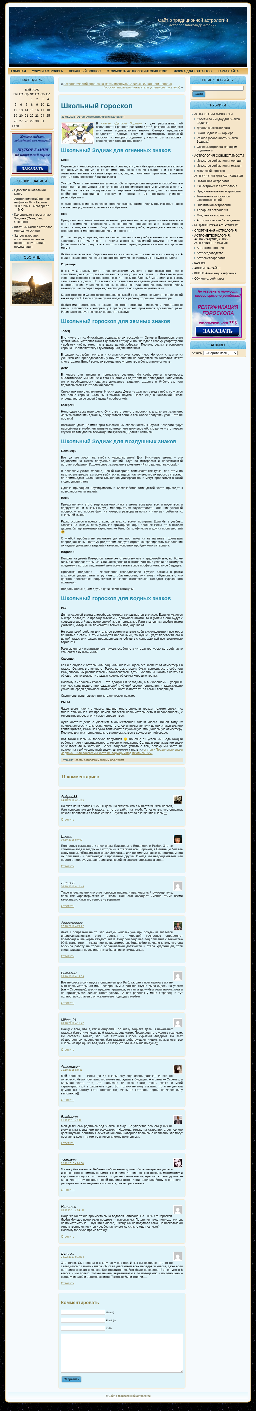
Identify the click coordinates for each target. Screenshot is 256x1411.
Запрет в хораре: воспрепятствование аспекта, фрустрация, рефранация (29, 241)
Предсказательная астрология (219, 191)
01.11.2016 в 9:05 (71, 1120)
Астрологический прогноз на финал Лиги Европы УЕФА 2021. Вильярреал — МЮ (32, 204)
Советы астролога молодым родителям (99, 759)
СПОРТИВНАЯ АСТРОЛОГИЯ (215, 230)
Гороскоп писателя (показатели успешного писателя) (142, 87)
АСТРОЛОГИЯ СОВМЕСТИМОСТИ (219, 155)
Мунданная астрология (213, 215)
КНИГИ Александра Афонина (215, 273)
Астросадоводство (210, 253)
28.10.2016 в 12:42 (72, 1023)
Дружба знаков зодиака (213, 128)
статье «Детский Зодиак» (121, 123)
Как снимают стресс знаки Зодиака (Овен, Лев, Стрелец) (32, 218)
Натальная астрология (213, 181)
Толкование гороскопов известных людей (213, 198)
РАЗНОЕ (200, 263)
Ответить (67, 819)
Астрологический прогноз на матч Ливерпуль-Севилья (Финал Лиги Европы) (118, 84)
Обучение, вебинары (209, 278)
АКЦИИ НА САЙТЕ (207, 268)
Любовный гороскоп (211, 171)
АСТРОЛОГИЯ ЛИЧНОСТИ (213, 114)
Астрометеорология (211, 258)
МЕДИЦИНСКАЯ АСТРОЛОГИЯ (217, 225)
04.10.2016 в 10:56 (72, 800)
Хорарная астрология (212, 210)
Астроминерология (210, 248)
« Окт (15, 126)
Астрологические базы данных (218, 220)
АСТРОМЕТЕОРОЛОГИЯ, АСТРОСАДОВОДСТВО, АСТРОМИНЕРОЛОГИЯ (212, 239)
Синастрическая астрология (217, 186)
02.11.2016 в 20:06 (72, 1163)
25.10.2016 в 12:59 (72, 976)
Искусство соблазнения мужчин (219, 165)
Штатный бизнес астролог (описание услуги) (33, 228)
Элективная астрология (214, 205)
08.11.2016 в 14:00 (72, 1210)
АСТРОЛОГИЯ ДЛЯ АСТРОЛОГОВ (218, 176)
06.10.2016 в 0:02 (71, 839)
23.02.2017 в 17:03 (72, 1256)
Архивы (197, 353)
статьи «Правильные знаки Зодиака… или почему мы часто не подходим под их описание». (122, 751)
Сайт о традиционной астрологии (193, 20)
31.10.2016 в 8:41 (71, 1069)
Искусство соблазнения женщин (219, 160)
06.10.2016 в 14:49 (72, 886)
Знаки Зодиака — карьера (215, 133)
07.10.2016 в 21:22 (72, 926)
